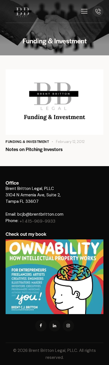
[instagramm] (68, 325)
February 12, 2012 (70, 141)
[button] (84, 11)
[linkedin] (54, 325)
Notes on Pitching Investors (34, 149)
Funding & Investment (27, 141)
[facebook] (41, 325)
